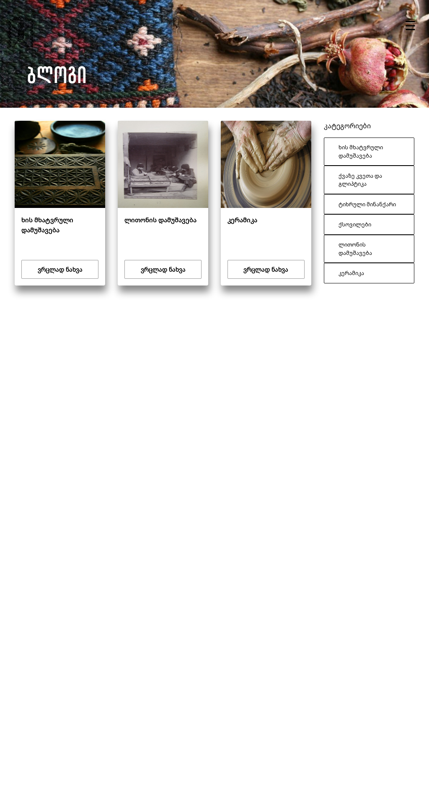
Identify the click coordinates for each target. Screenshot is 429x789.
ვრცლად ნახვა (60, 269)
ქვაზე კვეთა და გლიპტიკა (360, 179)
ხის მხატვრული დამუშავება (361, 151)
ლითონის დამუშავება (355, 248)
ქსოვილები (355, 224)
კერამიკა (351, 273)
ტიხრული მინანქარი (367, 204)
